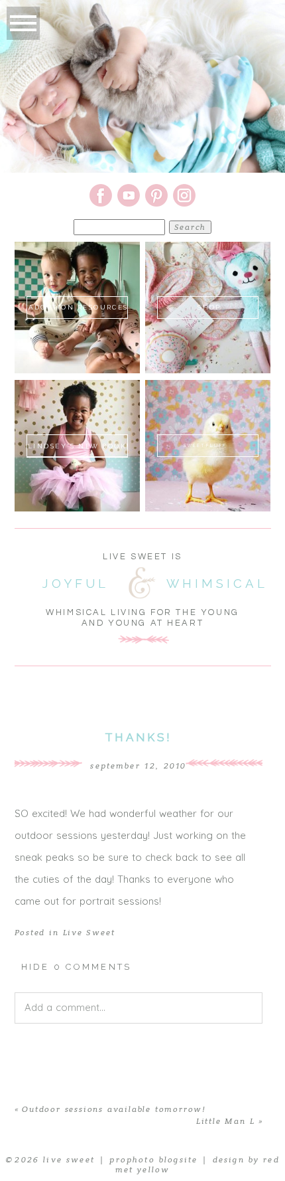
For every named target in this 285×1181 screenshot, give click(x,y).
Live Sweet (89, 932)
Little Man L (225, 1121)
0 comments (76, 967)
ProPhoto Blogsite (153, 1159)
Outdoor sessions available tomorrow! (113, 1109)
